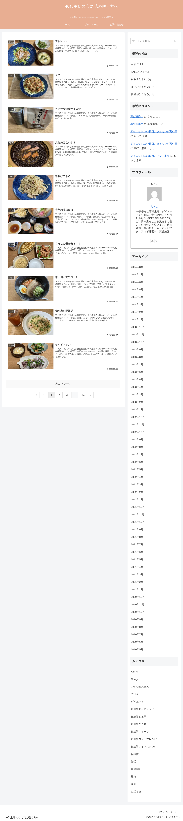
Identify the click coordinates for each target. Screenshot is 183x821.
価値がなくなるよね (142, 94)
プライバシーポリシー (169, 812)
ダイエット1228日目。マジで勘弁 (150, 155)
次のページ (63, 384)
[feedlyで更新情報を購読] (152, 241)
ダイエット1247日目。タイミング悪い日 (153, 131)
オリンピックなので (142, 86)
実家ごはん (137, 64)
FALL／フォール (140, 71)
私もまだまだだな (141, 79)
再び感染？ (136, 116)
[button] (175, 41)
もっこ (154, 206)
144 (82, 395)
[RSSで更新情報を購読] (156, 241)
